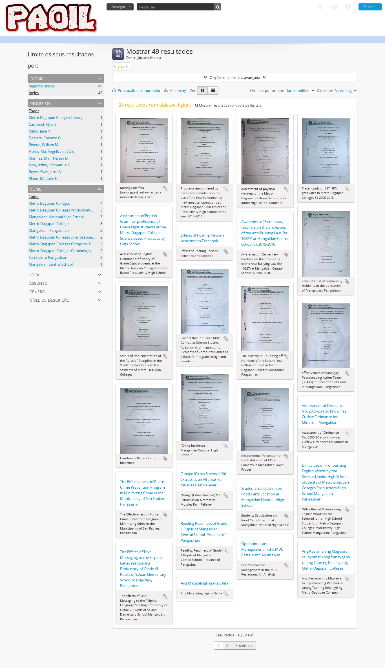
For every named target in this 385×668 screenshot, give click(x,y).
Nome (35, 188)
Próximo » (243, 645)
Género (37, 291)
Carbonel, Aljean (42, 124)
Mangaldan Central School (51, 264)
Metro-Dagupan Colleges (49, 223)
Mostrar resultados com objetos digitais (229, 105)
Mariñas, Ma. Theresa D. (48, 158)
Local (35, 274)
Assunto (38, 282)
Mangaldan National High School (56, 216)
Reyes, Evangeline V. (45, 171)
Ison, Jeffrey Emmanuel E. (50, 164)
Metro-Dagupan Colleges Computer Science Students (73, 243)
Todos (34, 110)
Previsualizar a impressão (138, 90)
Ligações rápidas (348, 7)
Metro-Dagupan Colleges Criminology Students (68, 250)
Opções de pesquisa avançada (235, 77)
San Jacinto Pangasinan (48, 257)
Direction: (325, 90)
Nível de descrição (49, 299)
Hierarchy (178, 90)
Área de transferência (320, 7)
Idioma (334, 7)
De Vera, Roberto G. (45, 137)
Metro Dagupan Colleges (49, 203)
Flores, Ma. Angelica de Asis (51, 151)
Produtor (40, 103)
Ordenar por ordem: (267, 90)
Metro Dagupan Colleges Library (56, 117)
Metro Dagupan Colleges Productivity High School (70, 210)
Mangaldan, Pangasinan (49, 230)
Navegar (118, 6)
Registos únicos (42, 86)
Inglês (34, 92)
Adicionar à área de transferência (165, 188)
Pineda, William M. (44, 144)
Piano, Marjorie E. (43, 178)
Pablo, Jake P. (40, 131)
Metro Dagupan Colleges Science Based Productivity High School (82, 237)
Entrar (368, 6)
